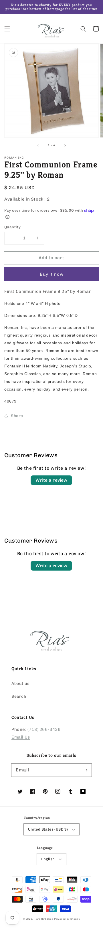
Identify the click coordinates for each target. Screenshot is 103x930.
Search (18, 696)
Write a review (51, 480)
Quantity (12, 227)
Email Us (20, 737)
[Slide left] (38, 145)
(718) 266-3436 (43, 729)
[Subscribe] (85, 770)
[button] (7, 29)
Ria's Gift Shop (44, 918)
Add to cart (51, 257)
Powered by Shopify (67, 918)
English (48, 859)
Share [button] (17, 415)
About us (20, 683)
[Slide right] (65, 145)
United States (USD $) (48, 829)
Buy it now (52, 274)
